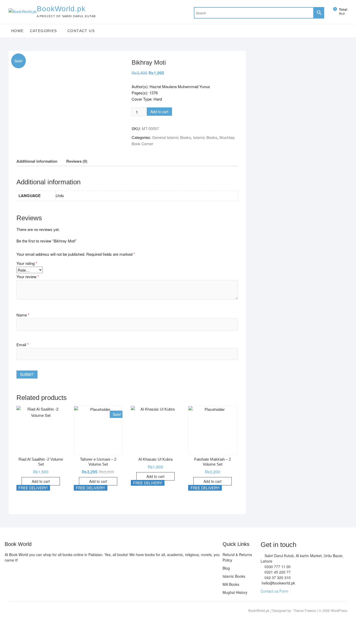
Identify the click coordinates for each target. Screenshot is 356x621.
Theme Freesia (304, 610)
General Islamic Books (171, 137)
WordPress (339, 610)
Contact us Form (274, 591)
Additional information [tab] (36, 161)
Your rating (26, 263)
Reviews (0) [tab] (76, 161)
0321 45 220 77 (277, 572)
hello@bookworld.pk (278, 583)
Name (22, 315)
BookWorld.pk (61, 9)
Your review (27, 276)
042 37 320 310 (277, 577)
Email (22, 344)
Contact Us (81, 31)
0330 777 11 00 (277, 566)
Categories (43, 31)
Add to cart (159, 111)
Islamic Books (205, 137)
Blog (226, 568)
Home (17, 31)
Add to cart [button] (41, 481)
